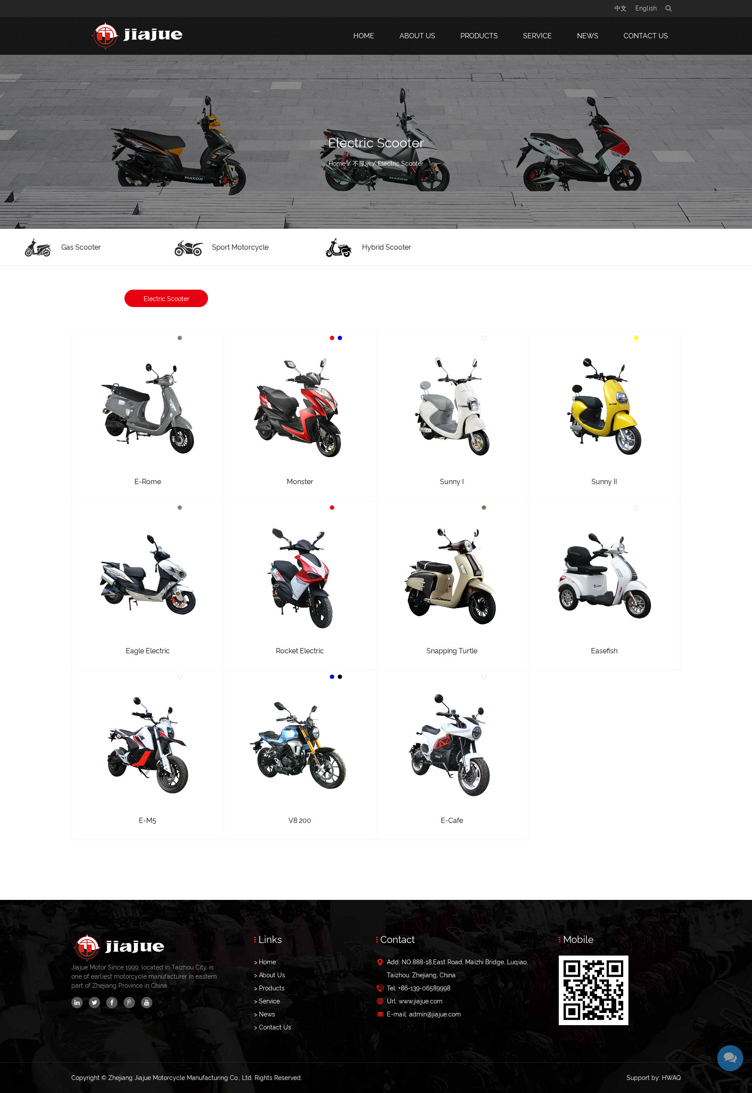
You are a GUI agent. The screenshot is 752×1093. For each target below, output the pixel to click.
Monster (300, 482)
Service (537, 36)
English (646, 8)
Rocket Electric (300, 651)
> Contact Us (272, 1027)
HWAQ (671, 1077)
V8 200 (300, 820)
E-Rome (147, 482)
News (587, 36)
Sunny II (604, 482)
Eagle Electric (148, 651)
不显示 (361, 163)
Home (363, 36)
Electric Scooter (166, 298)
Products (479, 36)
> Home (265, 962)
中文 (620, 8)
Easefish (604, 651)
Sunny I (452, 482)
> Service (267, 1001)
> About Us (269, 975)
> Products (269, 988)
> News (264, 1014)
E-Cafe (452, 820)
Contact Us (646, 36)
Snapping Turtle (451, 651)
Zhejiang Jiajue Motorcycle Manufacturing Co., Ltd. (180, 1077)
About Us (417, 36)
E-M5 (147, 820)
